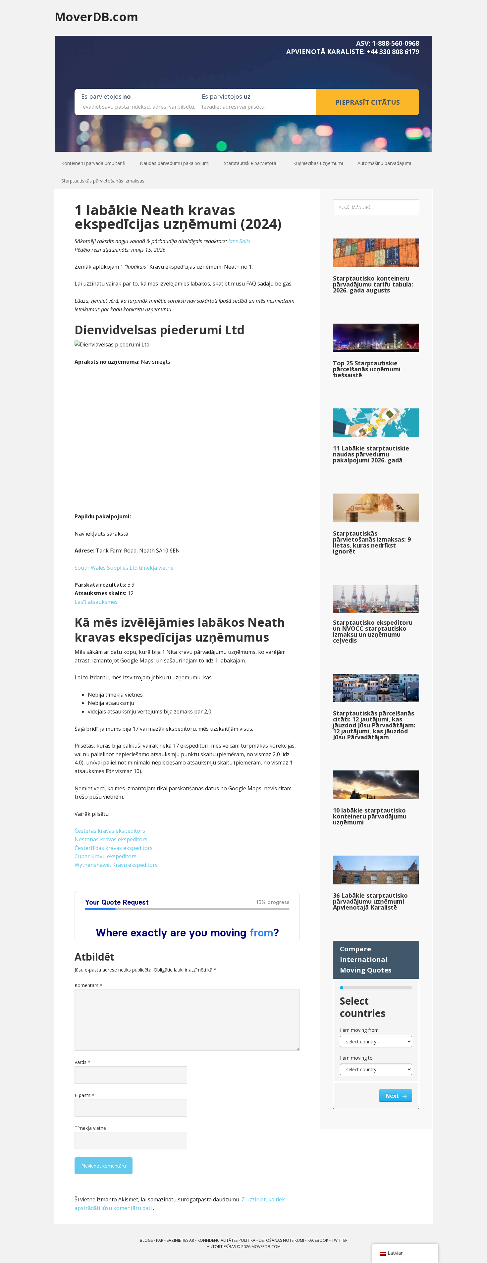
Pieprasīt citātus (367, 102)
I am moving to (356, 1058)
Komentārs (88, 985)
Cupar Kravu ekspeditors (105, 856)
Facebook (317, 1240)
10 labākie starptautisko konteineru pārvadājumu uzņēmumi (369, 816)
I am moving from (359, 1030)
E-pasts (84, 1095)
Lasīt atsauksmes (96, 601)
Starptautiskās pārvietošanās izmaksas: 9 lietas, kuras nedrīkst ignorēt (372, 542)
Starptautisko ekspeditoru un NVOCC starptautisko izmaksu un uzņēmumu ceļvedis (372, 631)
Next (393, 1095)
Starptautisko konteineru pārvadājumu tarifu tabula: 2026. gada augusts (373, 284)
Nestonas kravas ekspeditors (111, 839)
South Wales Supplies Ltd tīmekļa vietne (124, 567)
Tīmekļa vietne (90, 1128)
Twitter (340, 1240)
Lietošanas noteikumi (281, 1240)
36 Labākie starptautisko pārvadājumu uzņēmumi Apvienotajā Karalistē (370, 901)
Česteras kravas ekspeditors (110, 830)
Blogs (146, 1240)
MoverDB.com (96, 16)
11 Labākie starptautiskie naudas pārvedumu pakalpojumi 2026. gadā (371, 454)
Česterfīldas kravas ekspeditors (114, 848)
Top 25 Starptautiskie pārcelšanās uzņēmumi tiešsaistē (367, 369)
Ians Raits (239, 241)
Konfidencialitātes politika (226, 1240)
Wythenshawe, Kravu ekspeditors (116, 864)
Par (159, 1240)
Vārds (82, 1062)
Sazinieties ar (180, 1240)
